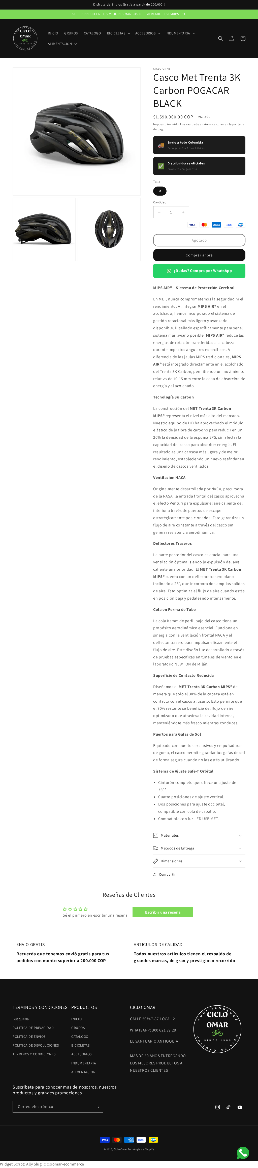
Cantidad (159, 202)
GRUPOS (78, 1027)
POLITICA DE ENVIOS (29, 1036)
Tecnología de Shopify (141, 1149)
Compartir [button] (167, 874)
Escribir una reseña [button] (163, 912)
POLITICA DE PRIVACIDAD (33, 1027)
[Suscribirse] (97, 1107)
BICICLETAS (80, 1045)
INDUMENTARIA (83, 1063)
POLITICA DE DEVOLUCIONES (36, 1045)
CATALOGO (79, 1036)
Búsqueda (21, 1019)
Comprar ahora (199, 255)
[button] (118, 33)
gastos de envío (197, 124)
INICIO (76, 1019)
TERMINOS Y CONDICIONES (34, 1054)
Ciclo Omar (120, 1149)
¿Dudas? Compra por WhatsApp (203, 270)
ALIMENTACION (83, 1072)
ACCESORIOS (81, 1054)
